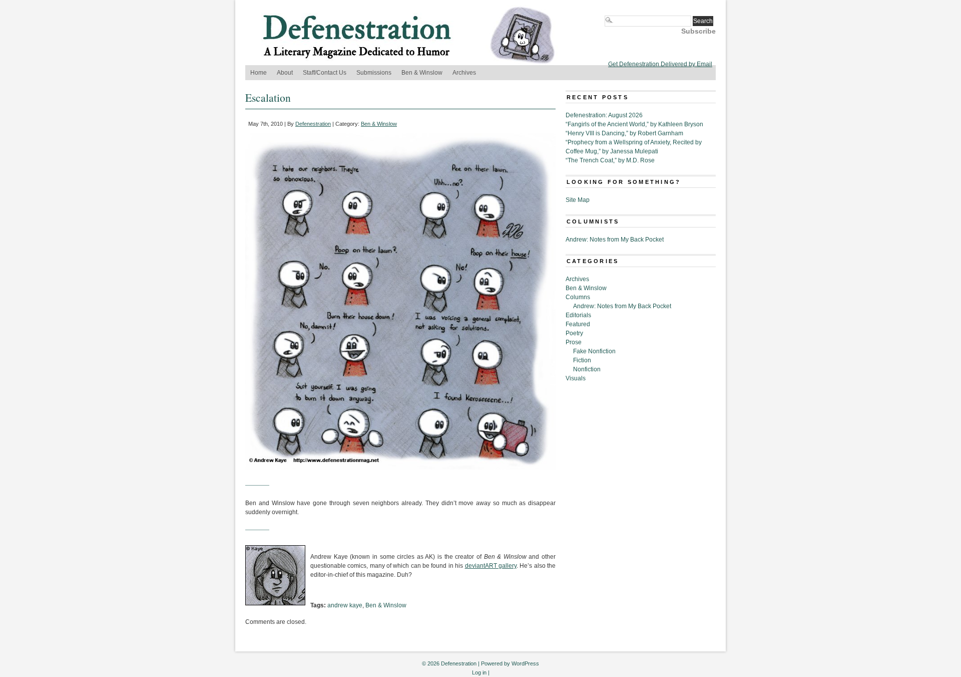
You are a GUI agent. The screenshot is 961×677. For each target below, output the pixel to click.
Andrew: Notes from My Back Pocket (615, 239)
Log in (479, 672)
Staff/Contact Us (324, 72)
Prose (574, 342)
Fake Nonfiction (594, 351)
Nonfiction (587, 369)
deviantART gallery (491, 565)
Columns (578, 297)
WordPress (525, 663)
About (285, 72)
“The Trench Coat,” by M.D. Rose (610, 160)
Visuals (576, 378)
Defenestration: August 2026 (604, 115)
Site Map (578, 199)
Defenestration (313, 124)
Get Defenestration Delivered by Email (660, 64)
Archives (464, 72)
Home (258, 72)
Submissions (373, 72)
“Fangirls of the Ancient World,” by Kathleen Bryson (634, 124)
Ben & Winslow (421, 72)
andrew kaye (344, 605)
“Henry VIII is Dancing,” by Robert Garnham (624, 133)
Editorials (578, 315)
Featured (578, 324)
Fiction (582, 360)
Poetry (574, 333)
